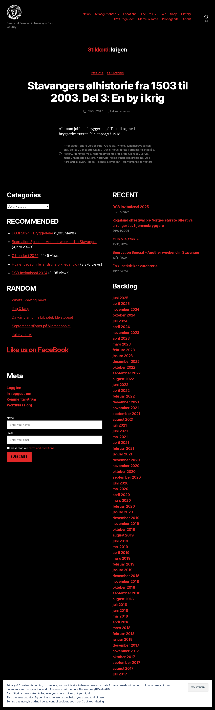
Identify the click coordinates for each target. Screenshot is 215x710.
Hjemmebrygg (82, 153)
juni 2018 (120, 610)
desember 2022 (126, 361)
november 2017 (126, 651)
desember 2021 (126, 402)
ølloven (80, 161)
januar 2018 (123, 639)
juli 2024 (120, 321)
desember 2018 (126, 576)
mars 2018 (122, 628)
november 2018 (126, 581)
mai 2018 (120, 616)
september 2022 (127, 373)
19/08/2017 (95, 111)
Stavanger (115, 72)
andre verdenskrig (91, 145)
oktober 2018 (124, 587)
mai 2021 (120, 437)
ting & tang (20, 309)
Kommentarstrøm (21, 399)
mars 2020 (122, 500)
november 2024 (126, 309)
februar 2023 (124, 350)
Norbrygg (103, 157)
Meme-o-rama (148, 19)
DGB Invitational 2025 (131, 207)
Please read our (31, 448)
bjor (65, 149)
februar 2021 (123, 448)
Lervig (144, 153)
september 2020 (127, 477)
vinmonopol (134, 161)
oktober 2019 (124, 529)
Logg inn (14, 388)
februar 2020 (124, 506)
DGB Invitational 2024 (29, 273)
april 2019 (121, 553)
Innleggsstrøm (19, 393)
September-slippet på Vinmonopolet (41, 326)
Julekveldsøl (22, 335)
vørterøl (148, 161)
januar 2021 (122, 454)
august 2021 (123, 419)
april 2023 (121, 338)
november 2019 (126, 524)
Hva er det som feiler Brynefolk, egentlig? (45, 264)
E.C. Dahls (104, 149)
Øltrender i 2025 (25, 256)
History (186, 14)
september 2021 (126, 414)
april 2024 (121, 327)
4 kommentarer (122, 111)
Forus (115, 149)
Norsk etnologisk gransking (126, 157)
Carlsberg (85, 149)
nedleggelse (80, 157)
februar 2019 (124, 564)
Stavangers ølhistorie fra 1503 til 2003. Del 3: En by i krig (107, 91)
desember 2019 (126, 518)
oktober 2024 (124, 315)
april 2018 (121, 622)
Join (163, 14)
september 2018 (126, 593)
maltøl (67, 157)
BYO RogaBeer (124, 19)
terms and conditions (41, 448)
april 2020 (121, 495)
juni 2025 (120, 298)
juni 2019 (120, 541)
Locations (130, 14)
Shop (173, 14)
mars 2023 (122, 344)
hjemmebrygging (103, 153)
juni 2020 (120, 483)
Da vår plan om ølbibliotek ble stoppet (42, 317)
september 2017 (126, 662)
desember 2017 (126, 645)
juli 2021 (120, 425)
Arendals (109, 145)
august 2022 (123, 379)
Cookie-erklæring (93, 701)
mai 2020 (120, 489)
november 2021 (126, 408)
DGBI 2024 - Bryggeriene (32, 233)
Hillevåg (149, 149)
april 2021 (121, 442)
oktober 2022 (124, 367)
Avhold (120, 145)
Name (10, 418)
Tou (123, 161)
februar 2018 (124, 634)
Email (10, 433)
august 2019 (123, 535)
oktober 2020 (124, 472)
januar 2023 (123, 356)
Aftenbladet (70, 145)
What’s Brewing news (29, 300)
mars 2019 (122, 558)
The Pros (147, 14)
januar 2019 (123, 570)
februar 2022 (124, 396)
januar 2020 (123, 512)
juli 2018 (120, 605)
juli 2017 (120, 674)
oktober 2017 (124, 657)
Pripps (90, 161)
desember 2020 (126, 460)
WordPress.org (19, 405)
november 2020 (126, 466)
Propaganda (170, 19)
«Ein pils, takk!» (126, 239)
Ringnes (101, 161)
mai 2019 (120, 547)
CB (95, 149)
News (87, 14)
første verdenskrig (131, 149)
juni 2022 (120, 385)
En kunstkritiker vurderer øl (135, 266)
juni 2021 (120, 431)
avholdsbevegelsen (138, 145)
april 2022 (121, 390)
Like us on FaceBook (37, 350)
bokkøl (74, 149)
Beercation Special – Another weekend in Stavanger (54, 242)
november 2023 (126, 333)
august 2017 (123, 668)
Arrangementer (105, 14)
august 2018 (123, 599)
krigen (125, 153)
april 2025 (121, 304)
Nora (92, 157)
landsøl (134, 153)
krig (117, 153)
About (187, 19)
